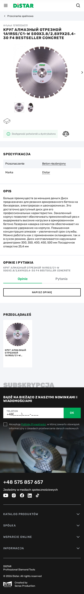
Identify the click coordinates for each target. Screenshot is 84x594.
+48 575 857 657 (23, 482)
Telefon (12, 411)
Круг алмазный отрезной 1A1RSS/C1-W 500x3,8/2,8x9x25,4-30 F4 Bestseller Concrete (18, 353)
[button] (82, 72)
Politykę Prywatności (33, 424)
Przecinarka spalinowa (20, 16)
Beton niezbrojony (54, 163)
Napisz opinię (42, 292)
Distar (46, 172)
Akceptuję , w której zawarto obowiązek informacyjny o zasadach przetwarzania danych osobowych (44, 426)
